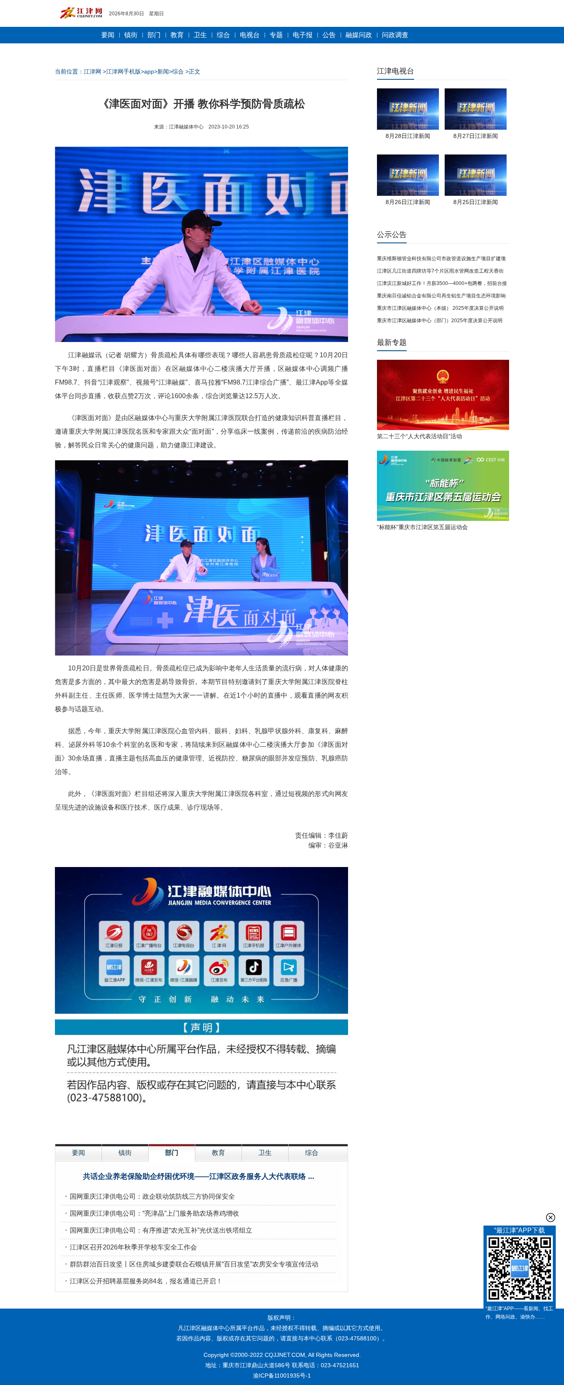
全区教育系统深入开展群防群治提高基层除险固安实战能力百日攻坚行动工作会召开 (192, 1264)
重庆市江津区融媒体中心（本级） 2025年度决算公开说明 (440, 308)
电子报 (303, 34)
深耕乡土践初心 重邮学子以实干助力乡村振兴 (137, 1247)
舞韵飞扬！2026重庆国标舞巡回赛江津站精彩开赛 (143, 1281)
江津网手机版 (123, 71)
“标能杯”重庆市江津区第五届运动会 (422, 527)
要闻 (107, 34)
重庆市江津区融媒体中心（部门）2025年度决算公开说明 (439, 320)
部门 (154, 34)
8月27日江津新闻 (475, 136)
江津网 (92, 71)
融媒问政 (359, 34)
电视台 (250, 34)
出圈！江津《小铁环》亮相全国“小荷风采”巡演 (138, 1213)
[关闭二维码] (550, 1217)
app (149, 71)
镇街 (130, 34)
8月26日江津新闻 (408, 202)
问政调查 (395, 34)
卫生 (200, 34)
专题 (276, 34)
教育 (177, 34)
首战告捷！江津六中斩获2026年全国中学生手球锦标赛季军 (156, 1230)
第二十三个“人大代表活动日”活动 (419, 436)
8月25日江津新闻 (475, 202)
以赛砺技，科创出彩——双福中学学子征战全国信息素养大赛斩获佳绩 (172, 1196)
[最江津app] (520, 1269)
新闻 (163, 71)
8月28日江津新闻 (408, 136)
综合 (223, 34)
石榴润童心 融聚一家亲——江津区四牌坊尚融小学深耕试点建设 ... (198, 1176)
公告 (329, 34)
